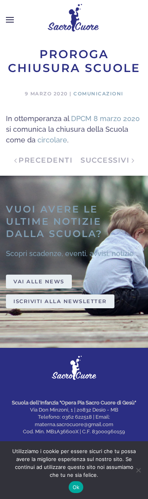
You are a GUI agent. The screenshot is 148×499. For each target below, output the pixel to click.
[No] (138, 470)
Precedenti (46, 160)
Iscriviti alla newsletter (60, 301)
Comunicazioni (98, 94)
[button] (10, 20)
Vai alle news (38, 281)
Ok (76, 487)
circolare (52, 140)
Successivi (105, 160)
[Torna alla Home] (74, 20)
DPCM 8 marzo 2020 (105, 118)
